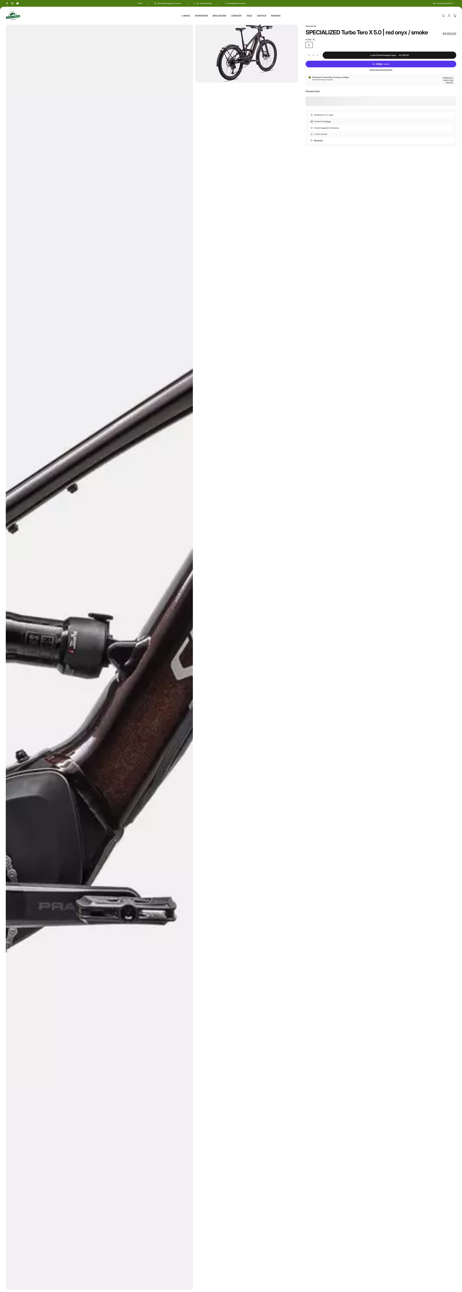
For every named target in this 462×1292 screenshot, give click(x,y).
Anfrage (327, 121)
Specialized (311, 26)
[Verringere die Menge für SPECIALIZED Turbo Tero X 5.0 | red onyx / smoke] (308, 55)
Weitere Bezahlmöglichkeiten (381, 70)
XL (309, 45)
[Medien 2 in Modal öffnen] (246, 53)
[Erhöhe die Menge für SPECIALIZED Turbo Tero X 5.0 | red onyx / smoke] (318, 55)
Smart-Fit (325, 128)
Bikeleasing (318, 140)
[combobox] (444, 3)
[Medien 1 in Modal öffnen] (99, 657)
